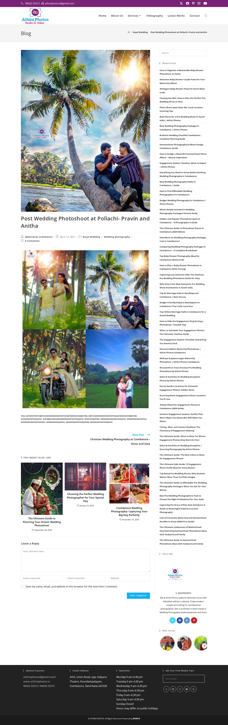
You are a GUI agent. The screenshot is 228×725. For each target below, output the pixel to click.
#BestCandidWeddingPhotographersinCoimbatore (112, 416)
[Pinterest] (194, 620)
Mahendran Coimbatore (39, 236)
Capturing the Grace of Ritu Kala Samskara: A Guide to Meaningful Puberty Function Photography (182, 508)
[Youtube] (187, 689)
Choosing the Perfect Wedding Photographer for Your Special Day (85, 497)
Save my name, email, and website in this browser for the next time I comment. (72, 586)
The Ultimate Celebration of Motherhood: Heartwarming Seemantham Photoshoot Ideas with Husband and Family (183, 531)
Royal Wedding (91, 236)
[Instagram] (187, 620)
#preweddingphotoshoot (33, 422)
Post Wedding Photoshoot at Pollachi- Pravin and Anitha (179, 32)
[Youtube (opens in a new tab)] (204, 3)
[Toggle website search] (205, 15)
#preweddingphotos (136, 419)
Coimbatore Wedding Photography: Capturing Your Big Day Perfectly (129, 511)
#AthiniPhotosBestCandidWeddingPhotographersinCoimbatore (56, 416)
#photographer (91, 419)
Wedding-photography (117, 236)
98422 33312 (30, 686)
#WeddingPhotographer (77, 422)
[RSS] (194, 689)
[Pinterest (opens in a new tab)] (193, 3)
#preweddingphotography (113, 419)
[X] (173, 620)
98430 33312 (47, 686)
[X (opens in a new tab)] (181, 3)
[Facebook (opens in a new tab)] (187, 3)
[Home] (129, 32)
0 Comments (32, 240)
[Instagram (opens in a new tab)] (199, 3)
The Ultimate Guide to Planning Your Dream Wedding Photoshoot (42, 522)
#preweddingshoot (55, 422)
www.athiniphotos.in (36, 681)
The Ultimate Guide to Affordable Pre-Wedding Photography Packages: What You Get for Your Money (183, 486)
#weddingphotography (101, 422)
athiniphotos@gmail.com (39, 677)
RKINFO (136, 718)
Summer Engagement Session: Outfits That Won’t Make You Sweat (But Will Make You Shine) (181, 418)
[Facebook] (180, 620)
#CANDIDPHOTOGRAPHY (31, 419)
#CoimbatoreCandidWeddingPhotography (63, 419)
